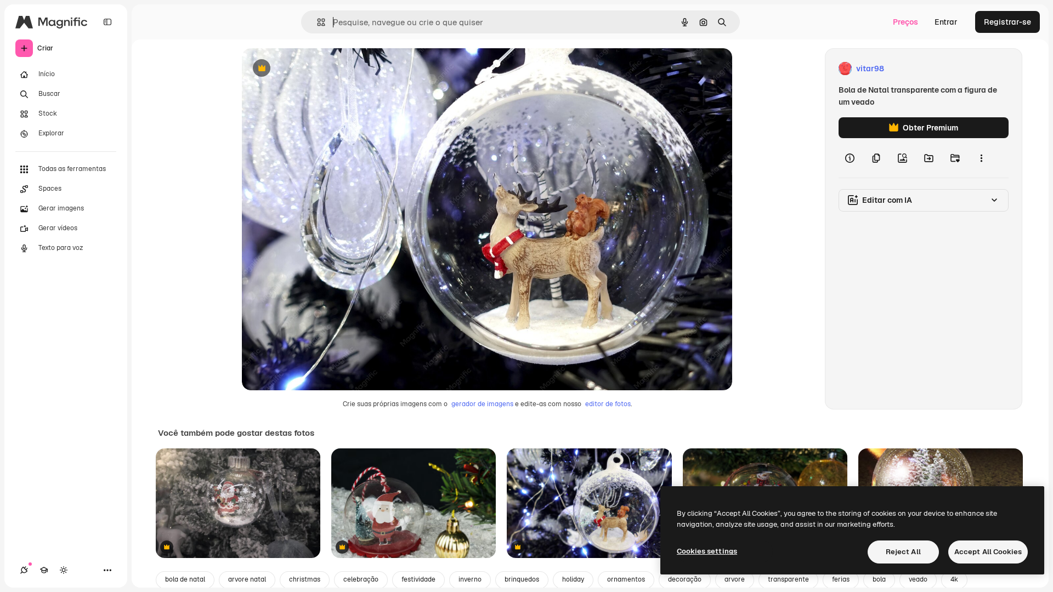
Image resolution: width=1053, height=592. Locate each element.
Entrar (946, 22)
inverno (470, 579)
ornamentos (626, 579)
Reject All (903, 551)
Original (312, 69)
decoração (684, 579)
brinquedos (522, 579)
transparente (788, 579)
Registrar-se (1007, 22)
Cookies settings (707, 551)
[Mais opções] (981, 158)
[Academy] (44, 570)
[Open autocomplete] (317, 22)
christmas (304, 579)
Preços (905, 22)
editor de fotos (608, 404)
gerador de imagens (482, 404)
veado (918, 579)
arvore (734, 579)
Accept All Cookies (988, 551)
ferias (841, 579)
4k (954, 579)
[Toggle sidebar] (107, 22)
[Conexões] (24, 570)
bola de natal (185, 579)
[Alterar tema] (63, 570)
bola (879, 579)
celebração (360, 579)
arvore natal (247, 579)
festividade (418, 579)
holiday (573, 579)
